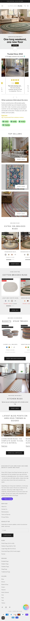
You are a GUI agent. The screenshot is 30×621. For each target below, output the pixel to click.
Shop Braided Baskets (15, 358)
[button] (14, 97)
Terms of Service (5, 514)
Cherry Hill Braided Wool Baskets (10, 344)
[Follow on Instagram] (6, 607)
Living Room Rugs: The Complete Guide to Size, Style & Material (12, 441)
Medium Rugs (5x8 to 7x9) (8, 546)
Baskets (6, 321)
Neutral (3, 590)
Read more (4, 446)
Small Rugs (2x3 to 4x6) (7, 543)
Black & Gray (4, 584)
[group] (15, 29)
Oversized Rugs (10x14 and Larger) (10, 551)
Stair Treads (20, 321)
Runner (3, 554)
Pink (2, 595)
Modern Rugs (5, 564)
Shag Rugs (4, 569)
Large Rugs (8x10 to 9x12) (8, 548)
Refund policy (5, 512)
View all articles (15, 453)
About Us (3, 506)
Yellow (3, 603)
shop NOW (15, 264)
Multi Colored (5, 592)
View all (15, 310)
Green (3, 587)
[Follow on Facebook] (2, 607)
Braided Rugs (5, 561)
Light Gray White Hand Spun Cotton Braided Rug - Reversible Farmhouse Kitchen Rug (10, 298)
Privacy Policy (5, 517)
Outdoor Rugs (5, 566)
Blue (2, 579)
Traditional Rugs (5, 572)
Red (2, 598)
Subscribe (7, 535)
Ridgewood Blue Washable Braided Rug (10, 252)
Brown (3, 582)
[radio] (6, 255)
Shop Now (21, 159)
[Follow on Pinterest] (9, 607)
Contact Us (4, 509)
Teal (2, 600)
